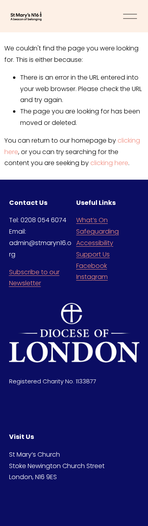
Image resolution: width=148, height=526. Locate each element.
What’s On (92, 220)
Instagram (92, 276)
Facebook (91, 265)
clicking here (109, 162)
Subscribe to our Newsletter (34, 278)
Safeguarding (97, 231)
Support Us (93, 254)
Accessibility (94, 242)
